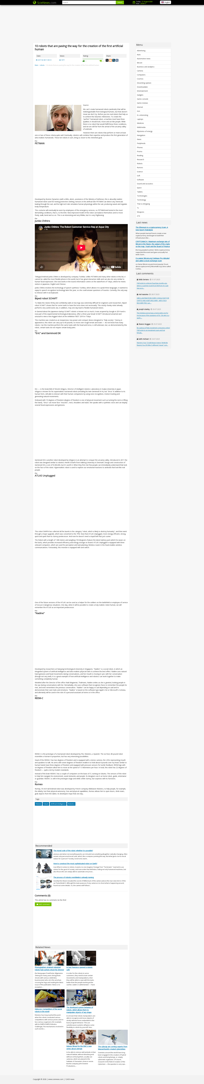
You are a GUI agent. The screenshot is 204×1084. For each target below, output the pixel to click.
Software (140, 180)
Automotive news (143, 58)
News (139, 139)
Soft (138, 176)
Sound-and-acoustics (145, 184)
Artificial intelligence (58, 804)
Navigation (141, 135)
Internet (140, 107)
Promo (139, 151)
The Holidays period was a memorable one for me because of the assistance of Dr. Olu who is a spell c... (153, 315)
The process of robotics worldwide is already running (73, 877)
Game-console (142, 99)
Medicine (140, 123)
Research (140, 159)
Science (140, 171)
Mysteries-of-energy (144, 131)
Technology (141, 200)
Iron (138, 111)
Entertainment (142, 91)
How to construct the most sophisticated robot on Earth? (75, 863)
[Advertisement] (102, 23)
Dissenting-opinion (144, 83)
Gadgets (140, 95)
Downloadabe (142, 87)
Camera (140, 71)
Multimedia (141, 127)
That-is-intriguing (143, 204)
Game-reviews (142, 103)
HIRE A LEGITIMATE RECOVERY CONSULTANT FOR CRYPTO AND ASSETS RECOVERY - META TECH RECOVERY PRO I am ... (153, 300)
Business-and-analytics (145, 67)
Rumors (140, 167)
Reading (140, 155)
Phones (140, 147)
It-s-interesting (142, 115)
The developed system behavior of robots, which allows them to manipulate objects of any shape (79, 1009)
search (120, 2)
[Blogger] (110, 60)
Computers (141, 75)
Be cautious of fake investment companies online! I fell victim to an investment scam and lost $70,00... (153, 330)
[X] (107, 60)
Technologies (142, 196)
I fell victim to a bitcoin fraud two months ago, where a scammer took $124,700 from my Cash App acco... (152, 285)
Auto (139, 54)
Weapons (140, 212)
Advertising (141, 50)
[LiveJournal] (113, 60)
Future (45, 804)
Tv (138, 208)
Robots (38, 804)
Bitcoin (139, 63)
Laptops (140, 119)
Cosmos (140, 79)
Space (139, 188)
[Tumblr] (117, 60)
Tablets (140, 192)
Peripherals (141, 143)
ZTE (138, 216)
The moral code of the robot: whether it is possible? (73, 850)
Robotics (71, 804)
